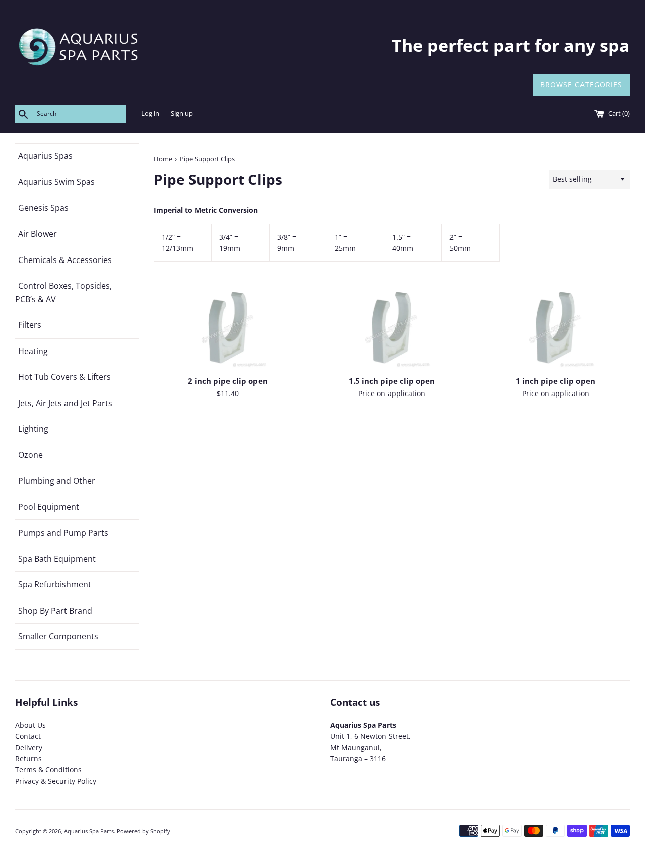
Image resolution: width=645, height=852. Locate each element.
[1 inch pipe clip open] (555, 328)
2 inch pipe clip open (228, 381)
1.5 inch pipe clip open (392, 381)
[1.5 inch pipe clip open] (391, 328)
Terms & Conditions (48, 769)
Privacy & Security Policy (55, 781)
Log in (150, 113)
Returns (28, 758)
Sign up (182, 113)
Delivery (28, 747)
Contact (28, 736)
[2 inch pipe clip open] (228, 328)
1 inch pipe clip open (555, 381)
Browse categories (581, 84)
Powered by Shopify (143, 831)
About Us (30, 725)
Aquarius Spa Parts (89, 831)
